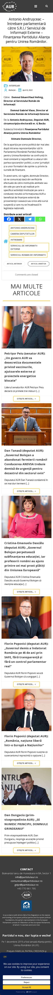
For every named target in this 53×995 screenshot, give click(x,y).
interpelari (14, 85)
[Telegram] (30, 219)
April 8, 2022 (28, 90)
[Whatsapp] (40, 219)
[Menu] (35, 6)
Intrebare (16, 239)
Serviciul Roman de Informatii (28, 254)
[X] (19, 219)
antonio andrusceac (23, 227)
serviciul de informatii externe (24, 247)
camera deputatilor (22, 233)
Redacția (12, 90)
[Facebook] (9, 219)
